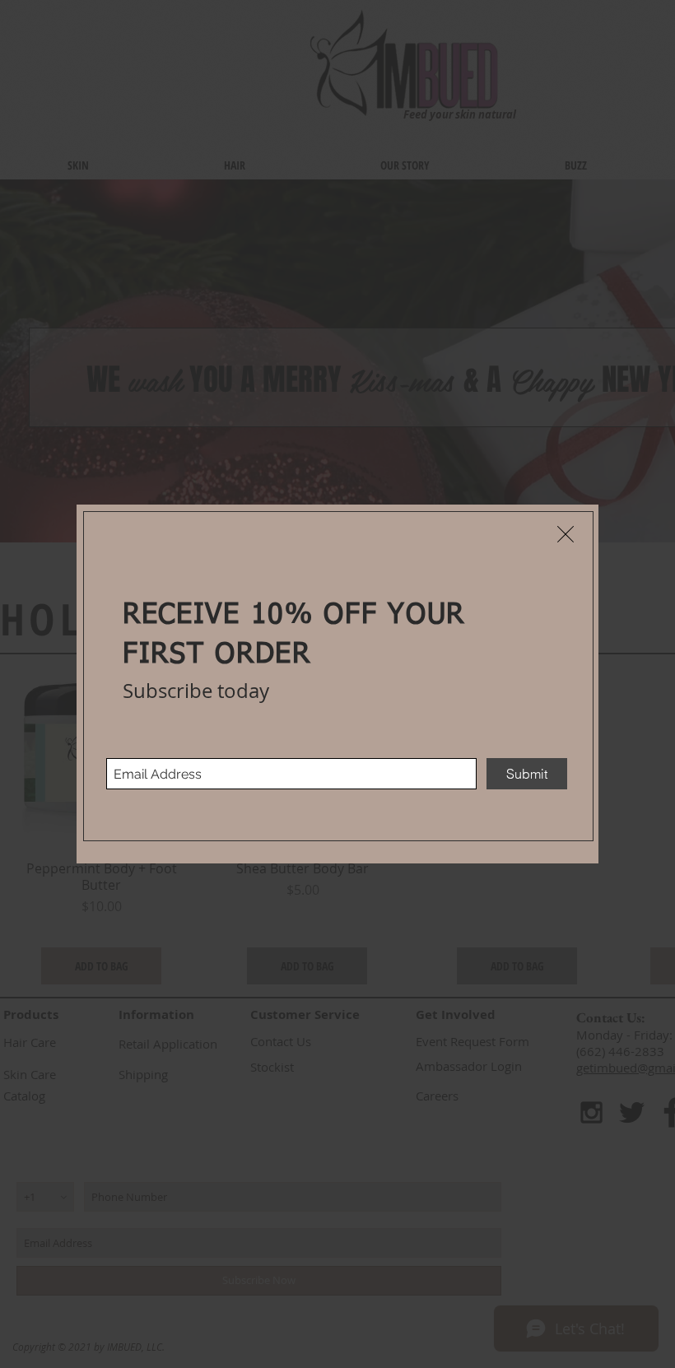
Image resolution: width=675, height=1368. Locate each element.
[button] (565, 534)
